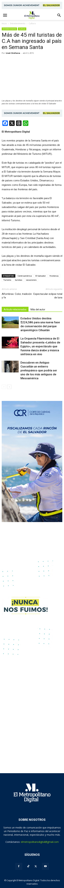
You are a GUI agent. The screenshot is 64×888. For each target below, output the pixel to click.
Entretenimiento (9, 29)
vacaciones (31, 280)
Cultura (22, 29)
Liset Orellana (13, 53)
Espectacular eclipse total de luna (47, 295)
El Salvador (40, 276)
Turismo (7, 280)
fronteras (54, 276)
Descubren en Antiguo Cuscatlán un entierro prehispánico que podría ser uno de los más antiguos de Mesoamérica (38, 370)
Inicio (4, 23)
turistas (18, 280)
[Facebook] (18, 866)
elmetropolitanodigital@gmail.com (40, 841)
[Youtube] (45, 866)
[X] (35, 866)
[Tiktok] (28, 866)
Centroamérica (25, 276)
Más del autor (38, 309)
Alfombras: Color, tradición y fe (17, 295)
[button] (59, 15)
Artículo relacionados (15, 309)
